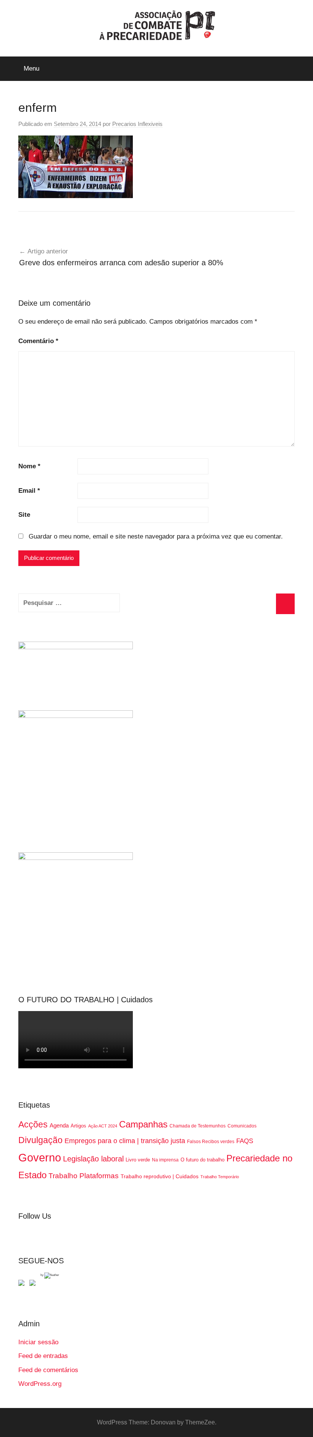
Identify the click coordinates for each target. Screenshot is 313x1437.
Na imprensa (165, 1160)
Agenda (59, 1125)
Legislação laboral (93, 1159)
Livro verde (138, 1160)
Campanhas (143, 1124)
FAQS (244, 1141)
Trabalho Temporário (219, 1176)
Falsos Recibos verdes (210, 1141)
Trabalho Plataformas (83, 1176)
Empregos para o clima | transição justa (125, 1141)
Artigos (78, 1126)
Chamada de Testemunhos (197, 1126)
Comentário (38, 341)
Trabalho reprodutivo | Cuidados (159, 1176)
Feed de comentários (48, 1370)
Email (29, 490)
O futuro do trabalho (202, 1160)
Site (24, 514)
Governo (39, 1157)
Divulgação (40, 1140)
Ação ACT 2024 (102, 1126)
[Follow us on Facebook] (22, 1284)
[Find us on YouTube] (34, 1284)
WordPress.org (39, 1383)
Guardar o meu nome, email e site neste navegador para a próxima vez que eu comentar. (156, 536)
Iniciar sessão (38, 1342)
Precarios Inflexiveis (137, 124)
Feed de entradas (43, 1356)
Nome (29, 466)
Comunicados (242, 1126)
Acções (33, 1124)
